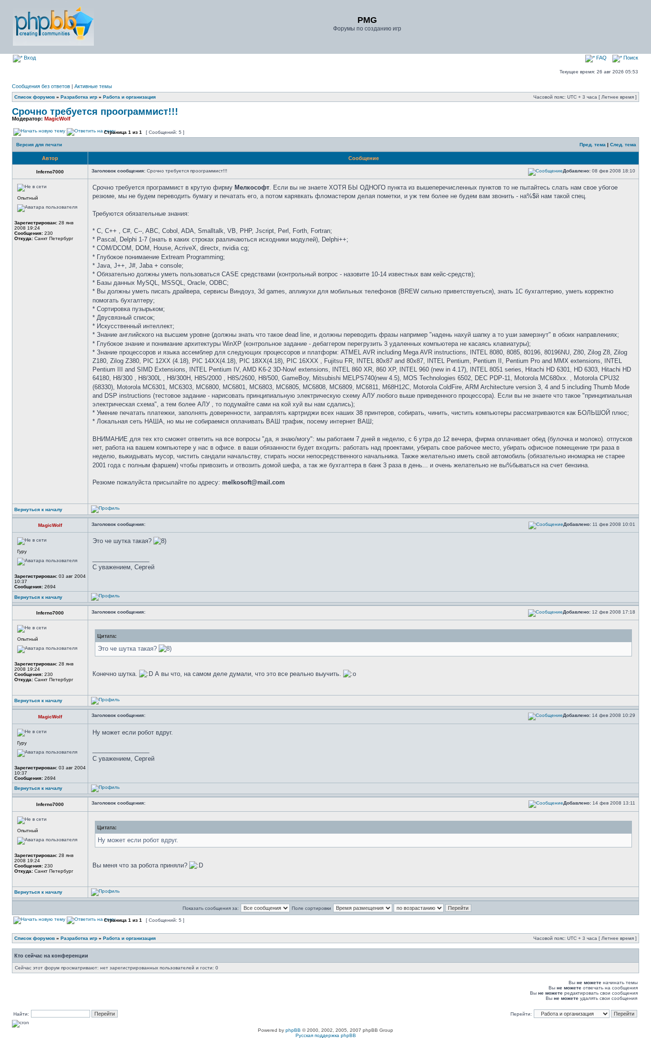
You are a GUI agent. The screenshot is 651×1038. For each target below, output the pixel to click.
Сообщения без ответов (41, 86)
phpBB (293, 1030)
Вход (29, 57)
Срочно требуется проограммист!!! (95, 111)
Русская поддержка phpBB (325, 1035)
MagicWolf (57, 118)
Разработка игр (79, 97)
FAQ (601, 57)
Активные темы (93, 86)
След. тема (623, 144)
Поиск (630, 57)
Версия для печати (39, 144)
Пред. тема (593, 144)
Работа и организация (129, 97)
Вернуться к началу (38, 509)
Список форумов (34, 97)
